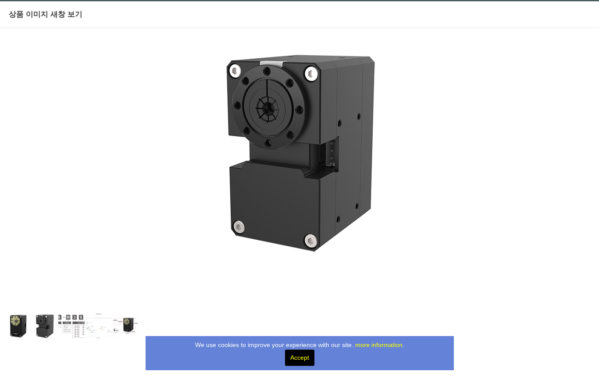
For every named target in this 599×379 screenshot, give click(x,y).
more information (379, 344)
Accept (299, 357)
